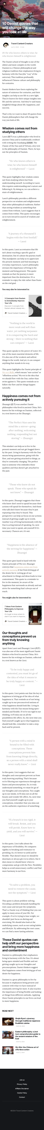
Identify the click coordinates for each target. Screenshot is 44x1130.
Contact (22, 1097)
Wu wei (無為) (8, 372)
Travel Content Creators (22, 43)
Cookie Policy (22, 1093)
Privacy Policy (22, 1084)
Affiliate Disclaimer (22, 1088)
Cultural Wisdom (9, 19)
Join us (22, 1080)
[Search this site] (36, 3)
